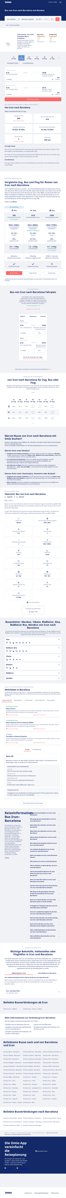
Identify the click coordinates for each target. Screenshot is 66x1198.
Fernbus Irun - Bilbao (9, 1084)
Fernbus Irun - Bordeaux (10, 1088)
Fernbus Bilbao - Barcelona (11, 1077)
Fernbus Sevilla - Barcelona (51, 1066)
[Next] (59, 58)
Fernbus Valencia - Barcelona (32, 1118)
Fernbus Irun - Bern (29, 1102)
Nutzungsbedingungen (41, 1193)
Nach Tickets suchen (18, 121)
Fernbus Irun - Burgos (10, 1091)
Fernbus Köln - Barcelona (50, 1059)
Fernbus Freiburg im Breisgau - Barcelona (35, 1125)
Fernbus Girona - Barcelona (51, 1122)
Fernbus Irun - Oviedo (49, 1084)
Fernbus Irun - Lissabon (50, 1077)
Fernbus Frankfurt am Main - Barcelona (15, 1125)
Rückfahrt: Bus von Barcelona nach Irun (17, 1024)
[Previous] (8, 400)
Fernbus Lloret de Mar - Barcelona (13, 1118)
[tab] (13, 63)
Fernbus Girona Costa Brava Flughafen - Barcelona (18, 1122)
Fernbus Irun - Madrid (10, 1009)
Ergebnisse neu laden (32, 309)
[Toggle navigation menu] (60, 2)
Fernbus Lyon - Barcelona (50, 1073)
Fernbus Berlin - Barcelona (11, 1052)
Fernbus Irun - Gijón (49, 1091)
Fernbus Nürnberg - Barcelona (12, 1070)
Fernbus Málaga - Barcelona (31, 1066)
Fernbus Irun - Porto (29, 1081)
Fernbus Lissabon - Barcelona (32, 1055)
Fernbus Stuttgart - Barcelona (12, 1062)
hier (49, 369)
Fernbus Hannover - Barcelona (12, 1073)
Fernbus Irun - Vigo (29, 1095)
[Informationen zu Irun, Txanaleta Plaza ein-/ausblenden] (59, 992)
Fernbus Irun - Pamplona (30, 1091)
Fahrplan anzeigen (19, 141)
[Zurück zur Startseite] (8, 2)
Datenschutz (55, 1193)
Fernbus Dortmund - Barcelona (52, 1070)
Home (6, 1133)
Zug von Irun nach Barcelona (42, 1024)
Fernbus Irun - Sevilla (49, 1081)
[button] (39, 19)
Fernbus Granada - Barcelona (32, 1073)
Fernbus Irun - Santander (50, 1088)
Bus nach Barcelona (39, 1133)
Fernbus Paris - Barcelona (50, 1055)
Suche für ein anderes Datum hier (33, 358)
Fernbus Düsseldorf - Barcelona (13, 1066)
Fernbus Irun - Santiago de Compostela (35, 1088)
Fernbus (12, 1133)
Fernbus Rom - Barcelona (11, 1059)
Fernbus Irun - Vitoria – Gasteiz (32, 1009)
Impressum (28, 1193)
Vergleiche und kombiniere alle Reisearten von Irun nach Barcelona (18, 1028)
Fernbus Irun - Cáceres (50, 1099)
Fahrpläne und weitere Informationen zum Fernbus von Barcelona (18, 1032)
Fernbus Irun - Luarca (29, 1099)
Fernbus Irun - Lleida (9, 1095)
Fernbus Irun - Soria (49, 1095)
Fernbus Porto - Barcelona (51, 1062)
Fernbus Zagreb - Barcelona (31, 1070)
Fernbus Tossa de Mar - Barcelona (53, 1118)
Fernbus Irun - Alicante (30, 1084)
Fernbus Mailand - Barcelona (31, 1062)
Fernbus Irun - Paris (9, 1081)
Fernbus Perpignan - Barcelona (32, 1122)
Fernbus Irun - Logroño (10, 1099)
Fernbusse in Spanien (24, 1133)
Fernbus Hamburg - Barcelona (32, 1059)
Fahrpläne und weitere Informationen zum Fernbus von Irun (47, 1028)
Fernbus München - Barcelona (32, 1052)
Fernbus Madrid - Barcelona (11, 1055)
